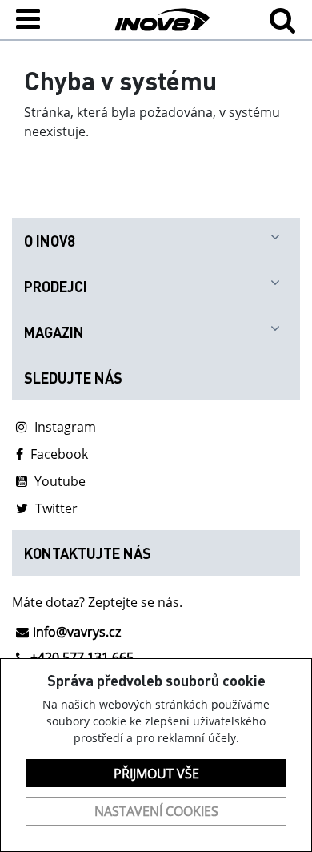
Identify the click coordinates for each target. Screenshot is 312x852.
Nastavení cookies (156, 811)
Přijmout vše (156, 773)
